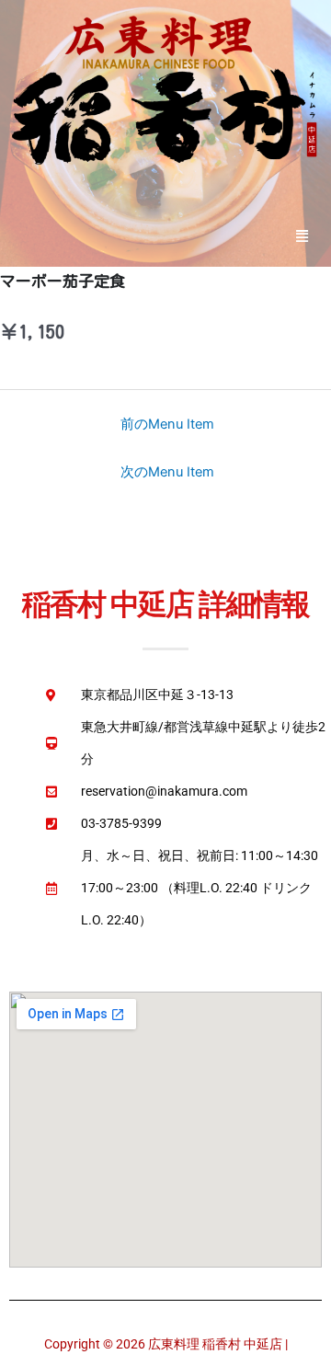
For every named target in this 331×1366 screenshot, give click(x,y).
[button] (302, 235)
